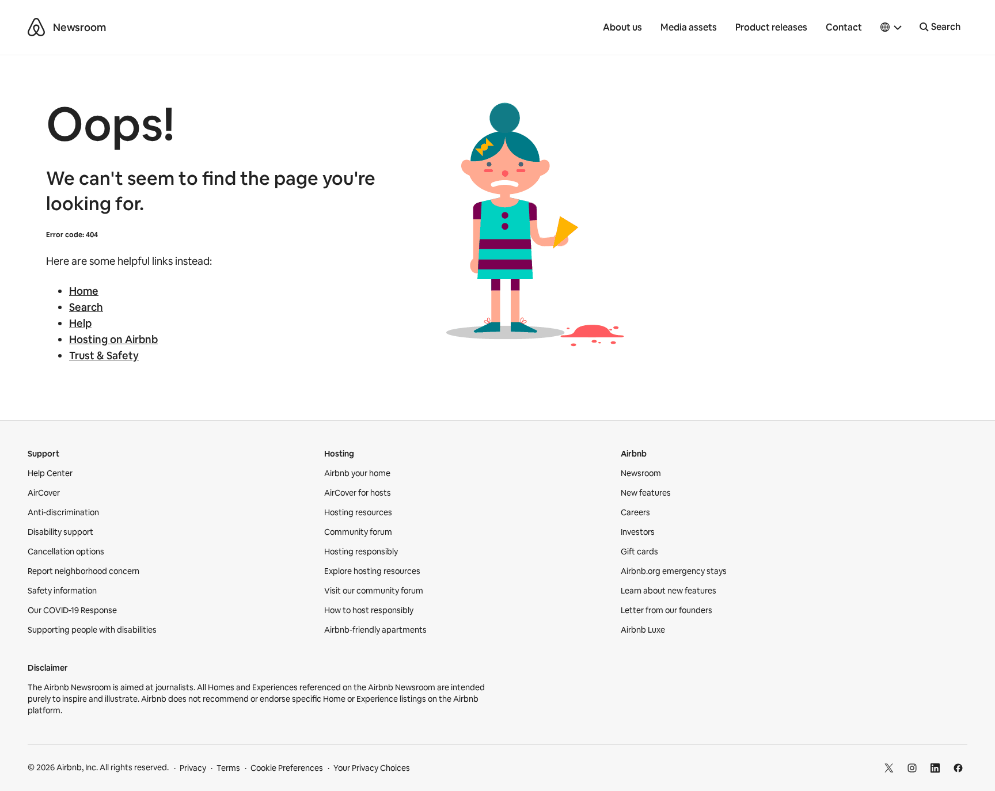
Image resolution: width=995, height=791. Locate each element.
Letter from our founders (666, 610)
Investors (638, 532)
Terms (228, 768)
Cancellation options (66, 551)
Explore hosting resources (372, 571)
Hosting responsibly (361, 551)
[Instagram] (912, 768)
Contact (844, 27)
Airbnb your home (357, 473)
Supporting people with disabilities (92, 630)
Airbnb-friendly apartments (375, 630)
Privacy (193, 768)
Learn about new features (668, 590)
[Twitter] (889, 768)
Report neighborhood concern (83, 571)
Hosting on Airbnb (113, 339)
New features (646, 493)
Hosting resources (358, 512)
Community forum (358, 532)
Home (83, 291)
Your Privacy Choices (371, 768)
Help (80, 323)
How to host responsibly (368, 610)
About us (622, 27)
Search (86, 307)
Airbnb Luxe (643, 630)
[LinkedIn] (935, 768)
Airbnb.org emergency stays (674, 571)
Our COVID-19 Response (72, 610)
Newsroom (79, 27)
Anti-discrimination (63, 512)
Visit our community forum (373, 590)
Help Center (50, 473)
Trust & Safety (104, 355)
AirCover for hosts (357, 493)
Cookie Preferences (286, 768)
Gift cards (639, 551)
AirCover (44, 493)
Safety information (62, 590)
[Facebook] (958, 768)
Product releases (771, 27)
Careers (635, 512)
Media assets (688, 27)
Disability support (60, 532)
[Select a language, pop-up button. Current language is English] (891, 27)
